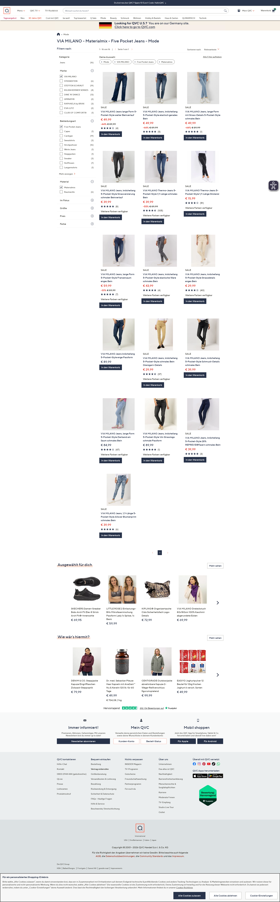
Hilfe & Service (98, 803)
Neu (22, 18)
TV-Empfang (164, 802)
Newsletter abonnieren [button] (83, 741)
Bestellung (96, 764)
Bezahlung (96, 784)
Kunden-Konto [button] (126, 741)
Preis (62, 216)
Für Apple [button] (183, 741)
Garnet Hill (92, 868)
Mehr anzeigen (66, 174)
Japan (154, 840)
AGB (98, 856)
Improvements (116, 868)
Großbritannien (136, 840)
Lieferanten (62, 789)
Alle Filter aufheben (212, 57)
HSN (59, 868)
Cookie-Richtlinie (184, 887)
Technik (202, 18)
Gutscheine (130, 774)
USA (126, 840)
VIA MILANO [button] (122, 62)
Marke (63, 70)
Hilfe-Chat (62, 764)
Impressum (178, 856)
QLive (60, 779)
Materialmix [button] (166, 62)
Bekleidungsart (68, 121)
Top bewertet (80, 18)
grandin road (103, 868)
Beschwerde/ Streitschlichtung (105, 808)
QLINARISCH (188, 18)
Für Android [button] (210, 741)
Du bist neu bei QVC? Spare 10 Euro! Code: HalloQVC (139, 2)
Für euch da (130, 789)
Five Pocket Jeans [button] (145, 62)
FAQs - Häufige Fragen (101, 798)
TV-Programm (131, 769)
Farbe (63, 223)
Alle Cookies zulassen (189, 895)
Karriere (162, 792)
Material (64, 181)
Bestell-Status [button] (153, 741)
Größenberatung (98, 774)
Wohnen (137, 18)
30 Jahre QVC (35, 18)
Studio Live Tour (166, 807)
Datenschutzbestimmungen (120, 856)
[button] (243, 11)
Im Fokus (64, 200)
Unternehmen (165, 764)
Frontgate (81, 868)
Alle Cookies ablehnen (225, 895)
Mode (103, 18)
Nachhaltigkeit (165, 774)
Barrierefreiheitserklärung (171, 779)
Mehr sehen (215, 565)
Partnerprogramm (133, 784)
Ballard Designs (69, 868)
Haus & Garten (171, 18)
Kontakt (60, 769)
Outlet (162, 812)
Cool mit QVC (52, 18)
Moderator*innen (167, 797)
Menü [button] (20, 10)
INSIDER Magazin (133, 764)
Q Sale (93, 18)
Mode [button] (106, 62)
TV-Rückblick (51, 10)
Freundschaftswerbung (135, 779)
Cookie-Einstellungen (261, 895)
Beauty (113, 18)
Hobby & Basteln (153, 18)
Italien (146, 840)
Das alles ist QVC (166, 769)
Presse (60, 784)
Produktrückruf (64, 794)
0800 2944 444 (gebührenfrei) (71, 774)
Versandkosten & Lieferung (103, 779)
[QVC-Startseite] (58, 34)
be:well (66, 18)
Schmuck (125, 18)
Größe (63, 208)
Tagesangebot (10, 18)
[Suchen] (226, 10)
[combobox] (143, 10)
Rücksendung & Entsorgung (103, 789)
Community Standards (151, 856)
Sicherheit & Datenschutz (102, 794)
